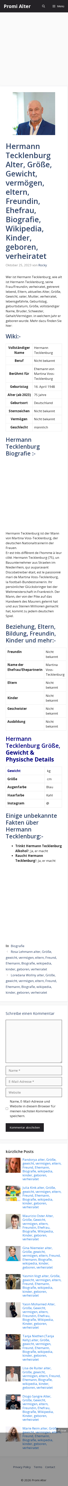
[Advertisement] (34, 50)
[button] (43, 6)
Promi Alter (17, 6)
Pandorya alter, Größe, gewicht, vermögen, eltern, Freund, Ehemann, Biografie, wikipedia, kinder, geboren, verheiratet (41, 1169)
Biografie (17, 946)
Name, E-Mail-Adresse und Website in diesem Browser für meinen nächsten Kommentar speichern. (33, 1108)
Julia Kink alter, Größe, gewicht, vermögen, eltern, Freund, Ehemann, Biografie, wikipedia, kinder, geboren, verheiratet (41, 1197)
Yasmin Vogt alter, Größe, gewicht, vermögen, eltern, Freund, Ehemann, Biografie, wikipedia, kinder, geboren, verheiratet (41, 1286)
